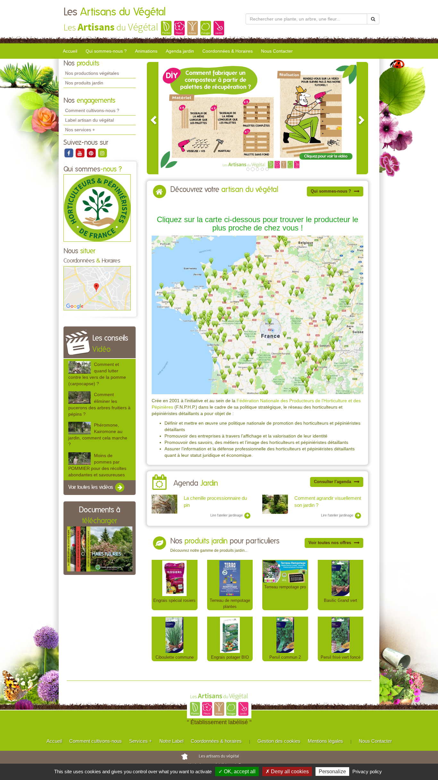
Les (114, 12)
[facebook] (69, 153)
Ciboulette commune (175, 657)
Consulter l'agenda (333, 481)
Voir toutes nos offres (330, 542)
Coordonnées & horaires (216, 741)
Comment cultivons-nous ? (92, 110)
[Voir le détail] (79, 367)
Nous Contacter (277, 51)
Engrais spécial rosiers (174, 600)
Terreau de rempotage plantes (230, 603)
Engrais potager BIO (230, 657)
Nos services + (80, 129)
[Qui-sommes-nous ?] (97, 208)
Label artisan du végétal (89, 120)
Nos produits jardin (84, 82)
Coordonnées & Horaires (227, 51)
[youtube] (80, 153)
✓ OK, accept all (237, 771)
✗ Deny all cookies (287, 771)
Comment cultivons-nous (95, 741)
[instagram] (102, 153)
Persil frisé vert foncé (340, 657)
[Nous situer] (97, 288)
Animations (146, 51)
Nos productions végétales (92, 73)
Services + (140, 741)
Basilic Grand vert (340, 600)
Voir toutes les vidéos (91, 487)
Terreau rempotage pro (285, 587)
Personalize (332, 771)
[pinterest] (91, 153)
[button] (152, 118)
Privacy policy (367, 771)
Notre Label (171, 741)
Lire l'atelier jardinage (227, 515)
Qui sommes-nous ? (106, 51)
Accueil (70, 51)
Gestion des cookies (278, 741)
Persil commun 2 (285, 657)
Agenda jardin (180, 51)
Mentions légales (325, 741)
